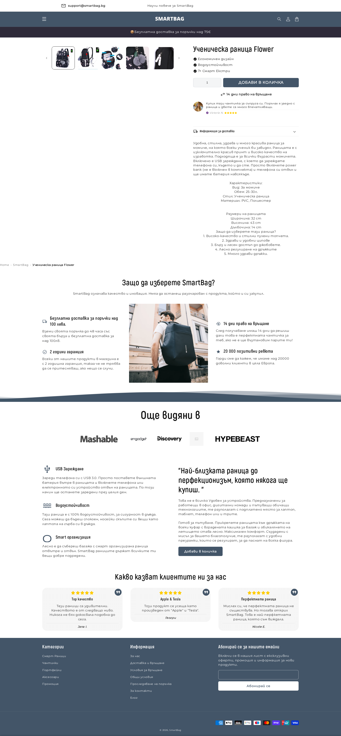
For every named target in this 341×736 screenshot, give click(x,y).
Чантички (50, 663)
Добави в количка (200, 551)
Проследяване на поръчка (151, 684)
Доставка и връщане (147, 663)
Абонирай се (258, 686)
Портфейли (52, 670)
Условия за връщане (146, 670)
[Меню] (44, 19)
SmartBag (20, 265)
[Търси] (279, 19)
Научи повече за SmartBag (170, 6)
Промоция (50, 684)
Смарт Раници (54, 656)
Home (4, 265)
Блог (134, 697)
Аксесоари (50, 677)
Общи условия (141, 677)
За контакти (141, 691)
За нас (135, 656)
